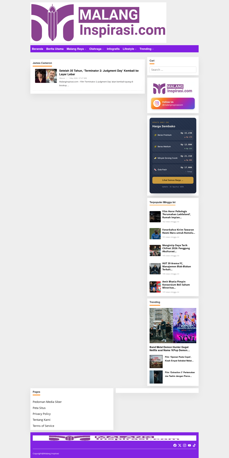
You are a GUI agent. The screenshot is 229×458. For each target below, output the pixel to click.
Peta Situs (39, 408)
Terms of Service (43, 426)
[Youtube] (189, 445)
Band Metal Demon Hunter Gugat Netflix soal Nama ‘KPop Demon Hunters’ (169, 349)
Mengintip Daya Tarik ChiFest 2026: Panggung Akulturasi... (176, 248)
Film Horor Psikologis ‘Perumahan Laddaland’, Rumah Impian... (176, 214)
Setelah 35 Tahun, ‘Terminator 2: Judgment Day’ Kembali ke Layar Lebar (99, 72)
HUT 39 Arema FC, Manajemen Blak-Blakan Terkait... (176, 266)
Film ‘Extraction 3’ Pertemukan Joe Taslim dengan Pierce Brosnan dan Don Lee (180, 374)
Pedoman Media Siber (47, 402)
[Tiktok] (194, 445)
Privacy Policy (42, 414)
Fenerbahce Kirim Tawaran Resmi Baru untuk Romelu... (178, 231)
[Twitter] (180, 445)
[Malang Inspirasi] (98, 22)
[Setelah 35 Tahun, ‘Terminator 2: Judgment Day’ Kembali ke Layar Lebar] (68, 85)
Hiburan (62, 78)
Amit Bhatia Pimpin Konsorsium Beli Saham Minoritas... (176, 284)
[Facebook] (175, 445)
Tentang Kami (41, 420)
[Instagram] (185, 445)
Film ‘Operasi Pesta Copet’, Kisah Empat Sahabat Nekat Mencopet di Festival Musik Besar (178, 358)
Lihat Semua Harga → (172, 180)
